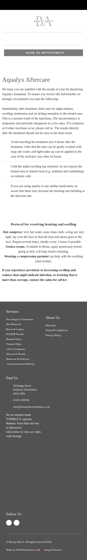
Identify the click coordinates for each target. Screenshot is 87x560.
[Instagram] (16, 523)
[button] (43, 35)
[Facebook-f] (37, 5)
